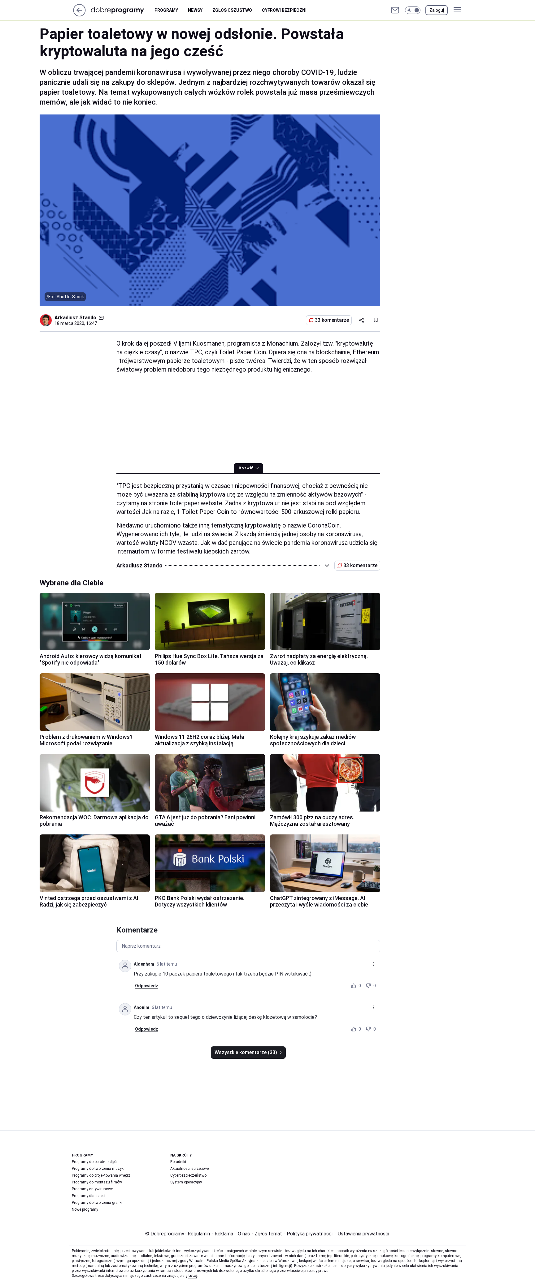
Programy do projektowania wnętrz (101, 1175)
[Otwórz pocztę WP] (395, 10)
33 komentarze (332, 320)
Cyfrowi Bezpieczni (284, 10)
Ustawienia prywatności (362, 1234)
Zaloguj (436, 10)
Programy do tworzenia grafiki (97, 1202)
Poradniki (178, 1162)
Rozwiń (246, 468)
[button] (412, 10)
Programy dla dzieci (88, 1196)
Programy (166, 10)
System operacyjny (186, 1182)
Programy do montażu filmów (97, 1182)
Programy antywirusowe (92, 1189)
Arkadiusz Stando (75, 318)
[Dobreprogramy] (122, 10)
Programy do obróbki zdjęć (94, 1162)
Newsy (195, 10)
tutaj (192, 1275)
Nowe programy (85, 1209)
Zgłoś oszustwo (232, 10)
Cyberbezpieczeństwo (188, 1175)
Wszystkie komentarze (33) (246, 1052)
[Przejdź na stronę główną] (79, 15)
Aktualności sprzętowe (189, 1168)
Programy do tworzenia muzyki (98, 1168)
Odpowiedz (146, 985)
